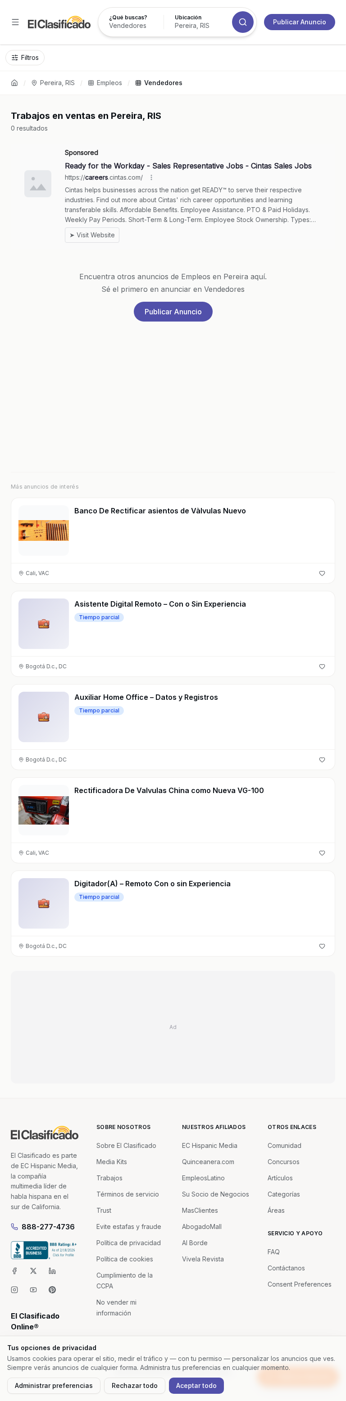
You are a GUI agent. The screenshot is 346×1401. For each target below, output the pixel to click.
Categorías (284, 1194)
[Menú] (15, 22)
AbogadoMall (202, 1226)
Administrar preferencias (54, 1385)
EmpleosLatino (203, 1178)
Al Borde (195, 1243)
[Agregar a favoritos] (322, 573)
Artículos (280, 1178)
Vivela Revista (203, 1259)
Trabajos (109, 1178)
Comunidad (284, 1145)
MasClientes (200, 1210)
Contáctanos (286, 1268)
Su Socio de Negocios (215, 1194)
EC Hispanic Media (209, 1145)
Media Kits (111, 1161)
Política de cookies (124, 1259)
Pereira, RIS (57, 82)
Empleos (109, 82)
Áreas (276, 1210)
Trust (103, 1210)
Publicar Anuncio (299, 22)
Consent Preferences (300, 1284)
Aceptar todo (196, 1385)
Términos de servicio (127, 1194)
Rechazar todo (135, 1385)
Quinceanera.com (208, 1161)
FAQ (274, 1252)
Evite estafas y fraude (128, 1226)
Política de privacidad (128, 1243)
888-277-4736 (48, 1226)
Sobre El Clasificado (126, 1145)
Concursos (284, 1161)
